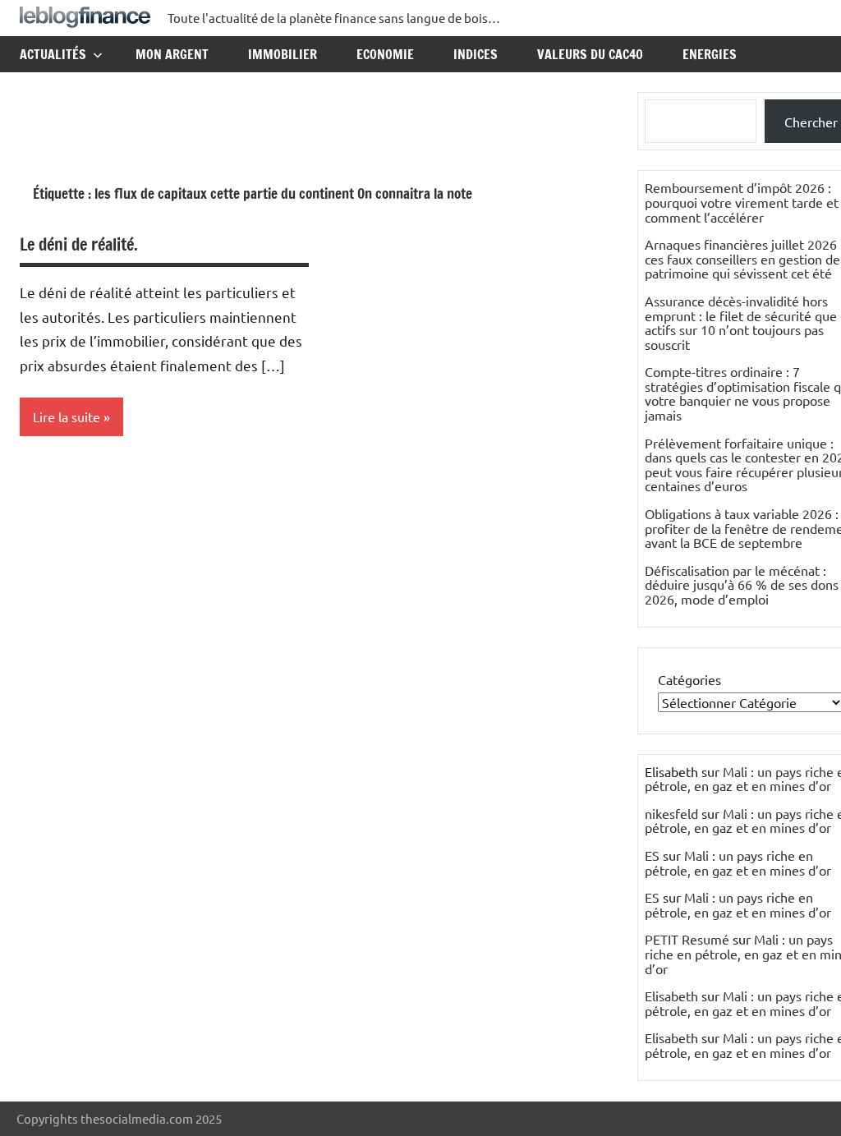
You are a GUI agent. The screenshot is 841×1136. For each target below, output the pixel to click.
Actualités (53, 54)
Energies (709, 54)
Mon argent (172, 54)
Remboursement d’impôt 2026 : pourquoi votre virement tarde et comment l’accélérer (742, 201)
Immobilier (282, 54)
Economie (385, 54)
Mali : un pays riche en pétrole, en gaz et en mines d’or (738, 862)
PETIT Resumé (687, 939)
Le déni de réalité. (79, 244)
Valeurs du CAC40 (590, 54)
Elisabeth (671, 995)
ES (652, 855)
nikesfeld (671, 813)
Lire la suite (66, 416)
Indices (475, 54)
